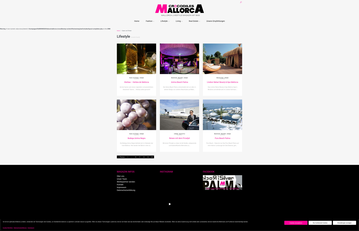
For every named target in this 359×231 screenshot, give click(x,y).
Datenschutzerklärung (20, 228)
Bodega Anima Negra (136, 138)
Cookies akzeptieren (296, 223)
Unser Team (122, 179)
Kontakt (120, 184)
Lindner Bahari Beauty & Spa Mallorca (222, 82)
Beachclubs (174, 77)
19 (148, 157)
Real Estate (193, 21)
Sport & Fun (182, 133)
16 (135, 157)
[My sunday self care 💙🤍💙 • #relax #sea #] (169, 184)
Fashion (149, 21)
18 (143, 157)
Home (136, 21)
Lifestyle (164, 21)
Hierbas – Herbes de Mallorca (136, 82)
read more (136, 57)
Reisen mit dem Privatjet (179, 138)
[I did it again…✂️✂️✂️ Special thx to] (189, 184)
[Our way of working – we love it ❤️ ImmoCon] (169, 204)
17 (139, 157)
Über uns (120, 176)
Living (178, 21)
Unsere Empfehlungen (215, 21)
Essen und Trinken (134, 77)
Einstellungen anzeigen (344, 223)
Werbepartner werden (126, 182)
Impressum (31, 228)
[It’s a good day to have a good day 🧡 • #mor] (189, 204)
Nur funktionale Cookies (320, 223)
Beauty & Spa (220, 77)
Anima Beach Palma (179, 82)
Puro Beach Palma (222, 138)
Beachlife (180, 77)
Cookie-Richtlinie (8, 228)
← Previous (121, 157)
